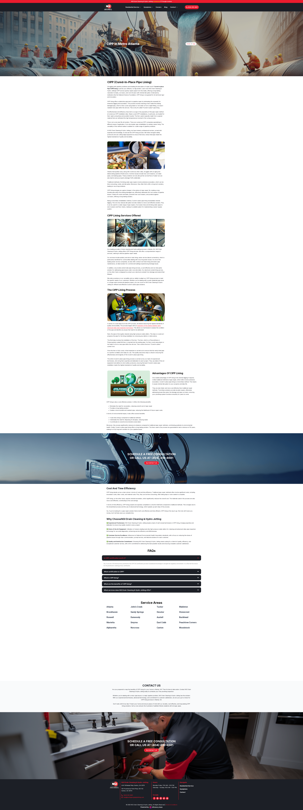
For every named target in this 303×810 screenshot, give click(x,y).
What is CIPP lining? (111, 578)
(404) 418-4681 (162, 458)
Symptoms (183, 789)
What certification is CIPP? (114, 572)
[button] (140, 7)
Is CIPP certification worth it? (115, 558)
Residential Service (186, 786)
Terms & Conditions (171, 804)
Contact (182, 792)
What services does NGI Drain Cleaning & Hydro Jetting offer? (127, 590)
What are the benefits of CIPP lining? (118, 584)
